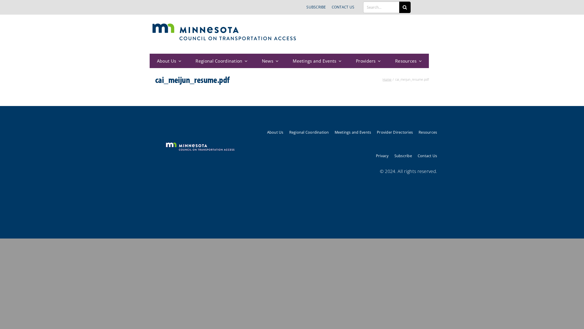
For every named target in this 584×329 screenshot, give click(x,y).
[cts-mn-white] (200, 143)
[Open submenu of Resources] (419, 61)
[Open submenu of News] (275, 61)
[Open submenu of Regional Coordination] (245, 61)
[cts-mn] (224, 25)
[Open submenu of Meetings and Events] (339, 61)
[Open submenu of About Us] (178, 61)
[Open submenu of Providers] (378, 61)
